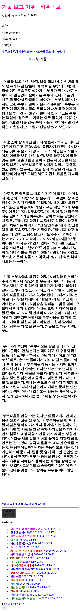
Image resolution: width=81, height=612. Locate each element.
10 (22, 604)
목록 (8, 513)
